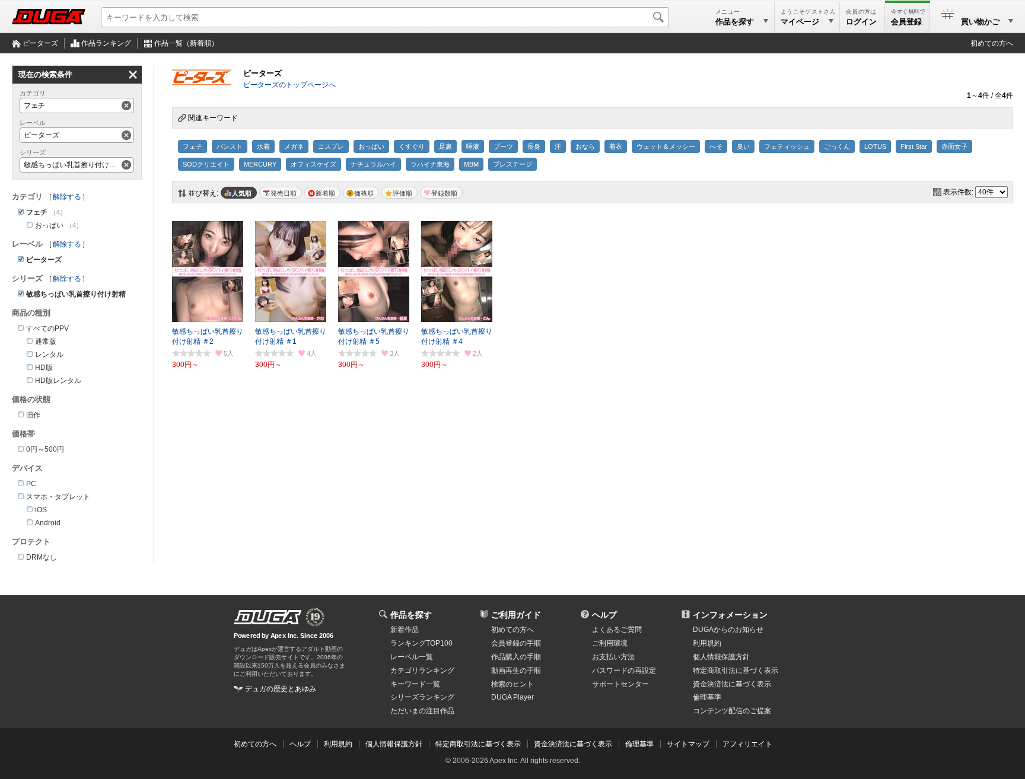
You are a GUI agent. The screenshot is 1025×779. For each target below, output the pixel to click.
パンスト (230, 146)
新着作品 (404, 629)
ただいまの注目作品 (422, 711)
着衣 (615, 146)
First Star (913, 146)
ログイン (861, 21)
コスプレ (331, 146)
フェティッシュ (787, 146)
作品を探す (411, 615)
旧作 (33, 415)
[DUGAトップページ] (48, 16)
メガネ (294, 146)
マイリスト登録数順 (441, 193)
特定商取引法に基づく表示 (478, 744)
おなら (585, 146)
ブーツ (503, 146)
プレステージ (512, 164)
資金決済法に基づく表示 (573, 744)
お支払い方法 (613, 657)
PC (31, 484)
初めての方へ (991, 43)
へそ (715, 146)
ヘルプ (604, 615)
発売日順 (283, 193)
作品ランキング (106, 43)
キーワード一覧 (415, 684)
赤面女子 (954, 146)
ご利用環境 (610, 643)
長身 (533, 146)
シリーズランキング (422, 697)
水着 (263, 146)
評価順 (402, 193)
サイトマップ (688, 744)
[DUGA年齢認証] (267, 617)
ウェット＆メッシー (665, 146)
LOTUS (875, 146)
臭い (743, 146)
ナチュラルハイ (373, 164)
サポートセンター (620, 684)
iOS (41, 510)
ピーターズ (40, 43)
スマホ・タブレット (58, 497)
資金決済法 (732, 684)
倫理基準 (707, 697)
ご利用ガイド (516, 615)
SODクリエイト (206, 164)
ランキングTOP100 (421, 643)
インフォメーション (730, 615)
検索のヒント (512, 684)
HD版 (44, 367)
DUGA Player (512, 697)
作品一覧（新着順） (186, 43)
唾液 (472, 146)
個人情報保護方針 (721, 657)
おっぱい (371, 146)
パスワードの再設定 (624, 670)
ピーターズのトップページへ (289, 85)
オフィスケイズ (313, 164)
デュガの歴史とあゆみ (280, 689)
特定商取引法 (735, 670)
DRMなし (41, 557)
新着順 (325, 193)
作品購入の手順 (516, 657)
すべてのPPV (47, 328)
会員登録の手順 (516, 643)
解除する (67, 197)
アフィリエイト (747, 744)
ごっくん (837, 146)
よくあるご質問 (617, 629)
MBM (471, 164)
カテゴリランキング (422, 670)
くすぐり (412, 146)
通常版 (45, 341)
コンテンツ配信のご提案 (732, 711)
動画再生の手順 (516, 670)
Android (48, 523)
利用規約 (707, 643)
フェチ (192, 146)
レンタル (49, 354)
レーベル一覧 (411, 657)
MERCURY (260, 164)
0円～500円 (45, 449)
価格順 (364, 193)
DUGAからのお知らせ (728, 629)
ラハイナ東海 (430, 164)
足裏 (445, 146)
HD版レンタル (58, 380)
